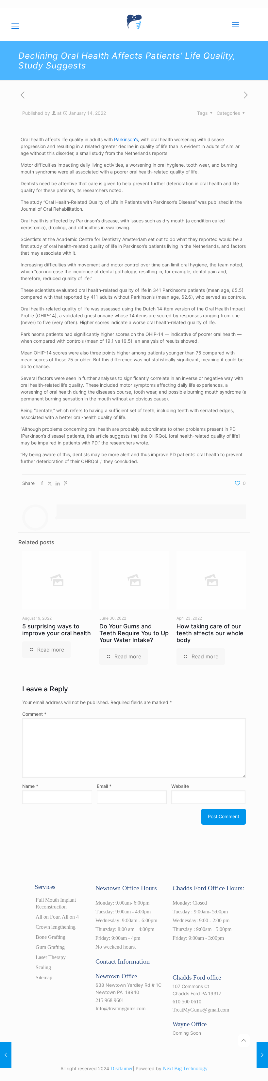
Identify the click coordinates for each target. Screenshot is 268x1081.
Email (104, 786)
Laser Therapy (51, 957)
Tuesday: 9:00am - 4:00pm (123, 911)
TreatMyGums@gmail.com (201, 1010)
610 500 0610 (187, 1001)
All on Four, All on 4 (57, 917)
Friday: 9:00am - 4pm (117, 938)
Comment (34, 714)
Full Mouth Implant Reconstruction (56, 903)
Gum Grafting (50, 947)
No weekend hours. (115, 947)
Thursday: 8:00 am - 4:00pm (124, 929)
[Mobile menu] (235, 24)
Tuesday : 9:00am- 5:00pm (200, 911)
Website (180, 786)
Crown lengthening (55, 927)
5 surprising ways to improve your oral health (56, 630)
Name (30, 786)
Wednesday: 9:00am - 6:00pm (126, 920)
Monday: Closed (190, 903)
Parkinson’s (126, 139)
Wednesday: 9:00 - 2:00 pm (201, 920)
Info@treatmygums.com (120, 1008)
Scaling (43, 967)
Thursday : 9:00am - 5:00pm (202, 929)
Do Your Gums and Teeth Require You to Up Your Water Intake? (134, 633)
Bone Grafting (50, 937)
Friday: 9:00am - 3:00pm (198, 938)
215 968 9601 (109, 1000)
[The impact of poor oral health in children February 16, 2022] (262, 1055)
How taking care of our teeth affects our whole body (209, 633)
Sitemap (44, 977)
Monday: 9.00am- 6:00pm (122, 903)
